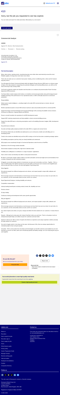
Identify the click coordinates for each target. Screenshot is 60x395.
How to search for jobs (6, 336)
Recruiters (3, 334)
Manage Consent (5, 353)
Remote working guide (6, 356)
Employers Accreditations (7, 360)
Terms (2, 343)
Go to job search (6, 28)
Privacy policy (4, 348)
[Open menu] (58, 3)
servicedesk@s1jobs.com (36, 333)
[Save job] (58, 35)
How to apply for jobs (6, 341)
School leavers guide (6, 346)
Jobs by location (5, 358)
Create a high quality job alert (29, 282)
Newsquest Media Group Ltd (8, 382)
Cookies (3, 363)
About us (3, 331)
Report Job (45, 260)
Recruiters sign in (5, 338)
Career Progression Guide (7, 351)
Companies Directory (6, 365)
